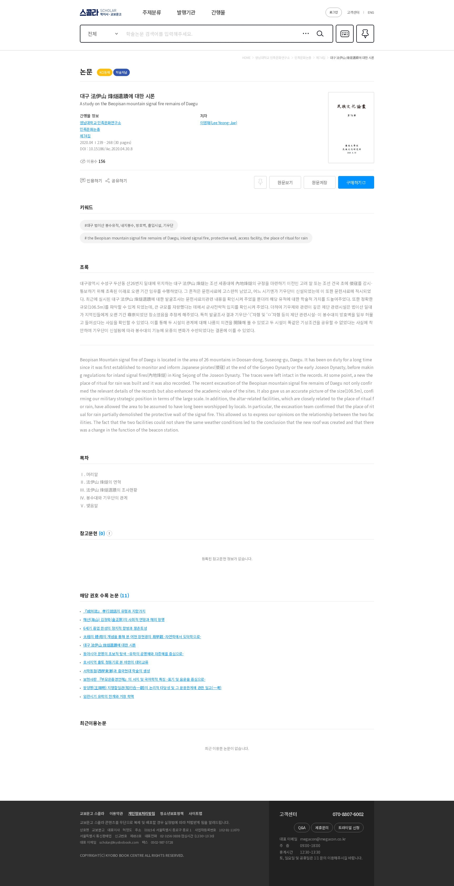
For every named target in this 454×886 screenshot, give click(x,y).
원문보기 (285, 182)
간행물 (218, 12)
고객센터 (353, 12)
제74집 (85, 135)
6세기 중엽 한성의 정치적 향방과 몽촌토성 (115, 628)
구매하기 (354, 182)
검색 (319, 37)
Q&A (302, 827)
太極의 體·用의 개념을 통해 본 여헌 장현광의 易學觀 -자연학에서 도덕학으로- (142, 636)
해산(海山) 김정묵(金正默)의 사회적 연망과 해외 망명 (124, 619)
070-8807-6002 (348, 814)
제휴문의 (322, 827)
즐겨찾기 (364, 42)
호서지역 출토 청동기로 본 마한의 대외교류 (115, 662)
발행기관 (186, 12)
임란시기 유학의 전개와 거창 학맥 (108, 696)
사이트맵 (195, 813)
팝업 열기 (109, 533)
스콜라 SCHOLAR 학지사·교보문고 (100, 15)
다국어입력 (344, 42)
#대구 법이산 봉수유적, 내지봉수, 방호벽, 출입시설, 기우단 (129, 225)
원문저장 (319, 182)
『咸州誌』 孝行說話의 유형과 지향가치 (114, 611)
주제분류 (151, 12)
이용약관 (116, 813)
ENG (371, 12)
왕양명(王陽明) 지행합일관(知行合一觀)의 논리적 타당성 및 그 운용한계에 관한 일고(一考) (152, 687)
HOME (246, 57)
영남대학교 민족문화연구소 (100, 122)
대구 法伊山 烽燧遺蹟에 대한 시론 (109, 645)
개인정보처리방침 (141, 813)
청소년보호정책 (171, 813)
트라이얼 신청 (348, 827)
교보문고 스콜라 (92, 813)
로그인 (333, 12)
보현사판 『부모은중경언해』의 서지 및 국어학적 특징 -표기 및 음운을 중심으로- (144, 679)
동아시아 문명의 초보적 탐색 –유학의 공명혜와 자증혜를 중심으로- (133, 653)
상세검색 (304, 37)
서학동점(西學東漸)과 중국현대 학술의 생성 (116, 670)
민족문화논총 (90, 129)
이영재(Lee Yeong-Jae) (218, 122)
